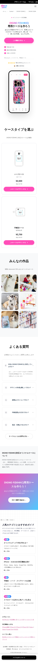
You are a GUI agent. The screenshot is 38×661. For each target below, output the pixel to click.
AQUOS (16, 629)
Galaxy (31, 627)
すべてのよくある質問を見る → (19, 436)
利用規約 (8, 649)
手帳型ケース (18, 637)
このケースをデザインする (18, 189)
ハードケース (26, 637)
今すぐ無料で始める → (19, 500)
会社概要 (5, 646)
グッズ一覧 (21, 619)
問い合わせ (15, 649)
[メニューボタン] (35, 6)
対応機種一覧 (13, 619)
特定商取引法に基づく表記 (15, 646)
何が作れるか (5, 619)
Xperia (4, 629)
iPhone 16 (12, 627)
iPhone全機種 (5, 627)
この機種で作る (18, 40)
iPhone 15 (18, 627)
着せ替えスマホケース (8, 637)
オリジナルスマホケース (25, 649)
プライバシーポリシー (29, 646)
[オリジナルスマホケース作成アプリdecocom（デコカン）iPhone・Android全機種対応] (4, 6)
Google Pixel (10, 629)
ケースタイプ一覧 (29, 619)
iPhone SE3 (25, 627)
